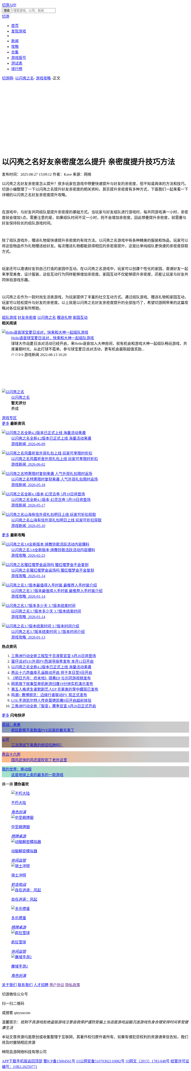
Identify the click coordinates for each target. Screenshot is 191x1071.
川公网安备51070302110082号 (100, 1061)
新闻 (15, 41)
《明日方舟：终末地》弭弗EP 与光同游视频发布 (51, 678)
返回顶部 (34, 1061)
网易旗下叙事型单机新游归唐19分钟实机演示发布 (52, 684)
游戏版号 (18, 58)
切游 (5, 16)
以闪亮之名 (24, 78)
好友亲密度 (27, 318)
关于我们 (9, 985)
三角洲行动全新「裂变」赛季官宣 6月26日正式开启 (53, 706)
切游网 (7, 78)
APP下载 (9, 1061)
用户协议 (56, 985)
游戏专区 (9, 418)
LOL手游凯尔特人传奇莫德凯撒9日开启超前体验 (51, 700)
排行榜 (16, 69)
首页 (15, 26)
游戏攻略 (43, 78)
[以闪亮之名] (13, 392)
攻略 (15, 47)
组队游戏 (9, 318)
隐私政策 (72, 985)
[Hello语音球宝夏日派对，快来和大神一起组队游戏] (45, 332)
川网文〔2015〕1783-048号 (148, 1061)
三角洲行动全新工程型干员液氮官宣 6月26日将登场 (53, 656)
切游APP (9, 5)
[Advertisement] (95, 118)
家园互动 (80, 318)
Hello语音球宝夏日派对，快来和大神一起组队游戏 (52, 338)
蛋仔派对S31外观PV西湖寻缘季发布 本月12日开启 (52, 661)
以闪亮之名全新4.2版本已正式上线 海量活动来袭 (51, 667)
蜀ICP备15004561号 (59, 1061)
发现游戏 (18, 31)
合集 (15, 52)
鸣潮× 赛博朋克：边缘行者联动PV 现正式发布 (49, 695)
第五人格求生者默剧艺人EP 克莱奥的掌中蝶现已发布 (54, 689)
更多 (5, 423)
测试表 (16, 63)
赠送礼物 (64, 318)
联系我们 (25, 985)
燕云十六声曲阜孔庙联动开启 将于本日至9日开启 (51, 673)
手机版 (21, 1061)
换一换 (7, 784)
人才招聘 (41, 985)
